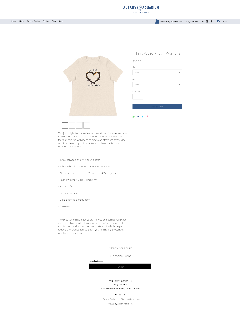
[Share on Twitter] (142, 117)
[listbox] (157, 72)
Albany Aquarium (120, 248)
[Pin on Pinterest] (147, 117)
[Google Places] (203, 21)
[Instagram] (207, 21)
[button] (157, 21)
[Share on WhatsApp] (133, 117)
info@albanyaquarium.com (171, 21)
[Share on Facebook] (138, 117)
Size (134, 79)
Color (134, 67)
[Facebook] (211, 21)
